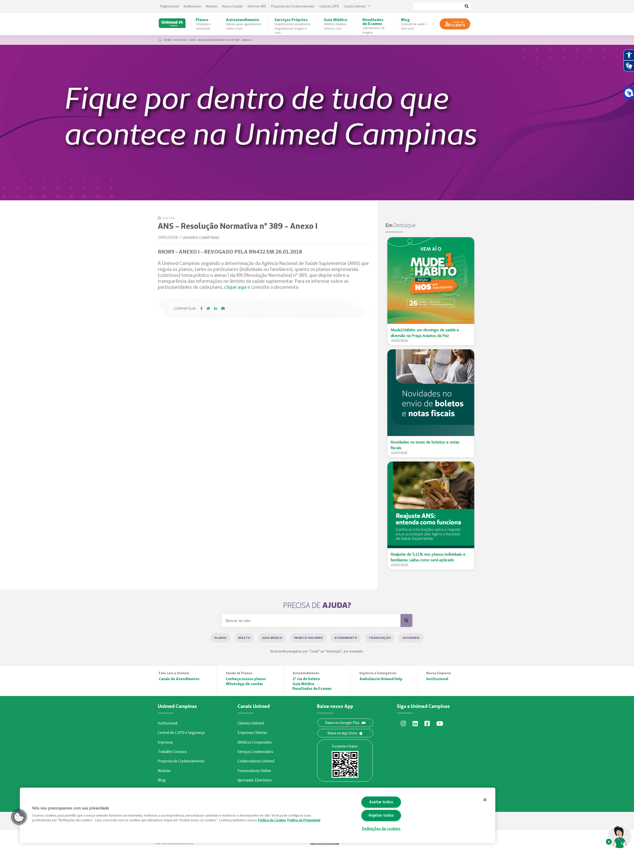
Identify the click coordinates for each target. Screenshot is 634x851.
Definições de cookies (381, 828)
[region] (257, 815)
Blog (162, 780)
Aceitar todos (381, 802)
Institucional (192, 6)
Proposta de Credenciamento (293, 6)
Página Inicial (169, 6)
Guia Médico (272, 638)
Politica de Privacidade (303, 820)
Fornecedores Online (254, 771)
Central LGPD (329, 6)
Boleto (244, 638)
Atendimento (345, 638)
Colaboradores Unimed (256, 761)
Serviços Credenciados (255, 751)
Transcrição (380, 638)
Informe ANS (257, 6)
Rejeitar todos (381, 815)
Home (168, 39)
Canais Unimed (355, 6)
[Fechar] (484, 799)
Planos (220, 638)
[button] (19, 817)
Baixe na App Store (342, 733)
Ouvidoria (411, 638)
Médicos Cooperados (255, 742)
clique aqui (235, 287)
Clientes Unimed (251, 723)
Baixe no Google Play (342, 723)
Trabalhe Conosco (172, 751)
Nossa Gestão (232, 6)
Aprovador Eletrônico (255, 780)
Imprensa (165, 742)
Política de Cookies (272, 820)
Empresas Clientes (252, 732)
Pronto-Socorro (308, 638)
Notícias (211, 6)
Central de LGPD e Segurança (181, 732)
